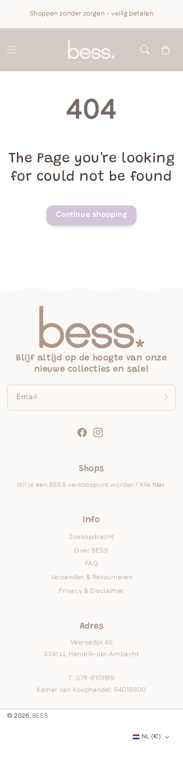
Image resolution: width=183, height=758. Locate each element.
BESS (40, 716)
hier (158, 485)
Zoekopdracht (91, 537)
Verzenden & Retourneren (92, 577)
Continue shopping (91, 214)
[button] (11, 49)
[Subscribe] (165, 397)
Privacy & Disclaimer (91, 591)
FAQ (92, 563)
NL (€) (151, 736)
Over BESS (91, 550)
